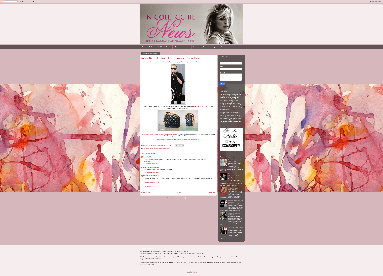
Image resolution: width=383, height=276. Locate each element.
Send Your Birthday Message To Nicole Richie (233, 175)
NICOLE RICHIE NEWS (150, 175)
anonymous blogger (149, 167)
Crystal (145, 157)
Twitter (205, 47)
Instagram (214, 47)
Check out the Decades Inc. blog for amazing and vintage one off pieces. (178, 139)
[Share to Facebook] (182, 145)
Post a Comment (149, 186)
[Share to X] (180, 145)
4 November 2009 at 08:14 (151, 163)
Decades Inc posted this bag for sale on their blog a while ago (159, 134)
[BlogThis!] (178, 145)
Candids (160, 47)
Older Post (211, 193)
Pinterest (223, 47)
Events (168, 47)
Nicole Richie (153, 148)
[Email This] (176, 145)
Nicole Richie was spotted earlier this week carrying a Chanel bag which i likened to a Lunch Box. (178, 62)
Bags (147, 148)
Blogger (195, 272)
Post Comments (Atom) (182, 198)
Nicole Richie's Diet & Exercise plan (234, 160)
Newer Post (145, 193)
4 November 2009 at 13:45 (151, 172)
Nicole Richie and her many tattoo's (234, 188)
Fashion (151, 47)
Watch (187, 47)
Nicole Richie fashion (164, 148)
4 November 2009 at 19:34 (151, 182)
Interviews (196, 47)
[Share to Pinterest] (183, 145)
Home (143, 47)
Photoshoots (178, 47)
